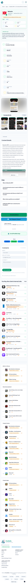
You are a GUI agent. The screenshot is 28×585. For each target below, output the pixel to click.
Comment (4, 259)
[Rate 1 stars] (12, 227)
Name (3, 250)
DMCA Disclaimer (4, 565)
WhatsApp (14, 241)
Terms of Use (4, 563)
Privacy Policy (4, 562)
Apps (7, 6)
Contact (17, 554)
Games (2, 552)
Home (3, 6)
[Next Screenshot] (26, 123)
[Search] (23, 2)
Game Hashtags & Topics (6, 558)
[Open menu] (26, 2)
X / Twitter (21, 241)
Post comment (6, 270)
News (2, 556)
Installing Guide (18, 551)
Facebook (7, 241)
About (16, 552)
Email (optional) (6, 255)
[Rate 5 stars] (15, 227)
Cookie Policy (4, 567)
